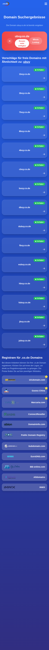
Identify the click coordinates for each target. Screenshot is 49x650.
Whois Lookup (35, 41)
